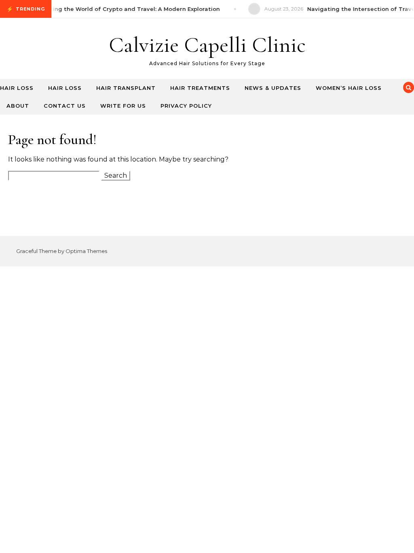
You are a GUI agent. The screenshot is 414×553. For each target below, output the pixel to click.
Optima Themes (86, 251)
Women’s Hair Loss (349, 88)
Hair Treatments (200, 88)
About (17, 105)
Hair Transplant (126, 88)
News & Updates (273, 88)
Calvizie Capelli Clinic (207, 45)
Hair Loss (17, 88)
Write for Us (123, 105)
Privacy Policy (186, 105)
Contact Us (65, 105)
